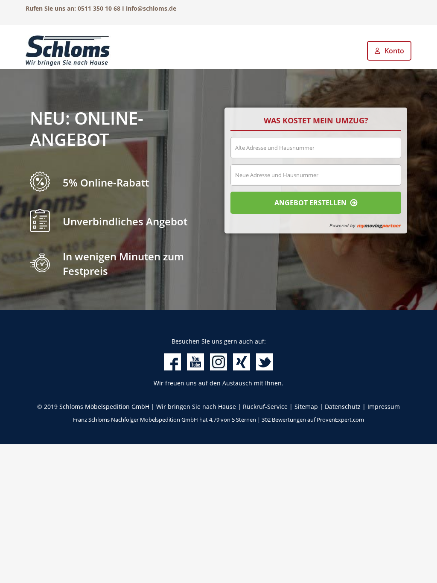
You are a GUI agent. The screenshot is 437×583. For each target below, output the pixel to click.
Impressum (383, 406)
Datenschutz (343, 406)
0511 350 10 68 (99, 8)
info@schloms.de (151, 8)
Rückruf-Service (265, 406)
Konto (394, 50)
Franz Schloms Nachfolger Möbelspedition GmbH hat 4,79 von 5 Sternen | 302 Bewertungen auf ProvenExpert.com (218, 419)
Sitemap (306, 406)
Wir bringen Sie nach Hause (196, 406)
